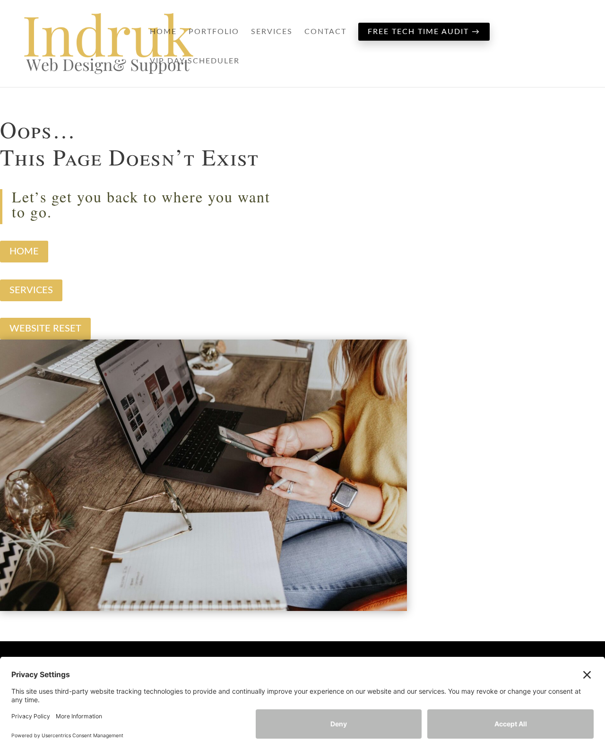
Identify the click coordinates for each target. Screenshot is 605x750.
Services (272, 31)
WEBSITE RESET (45, 328)
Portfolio (214, 31)
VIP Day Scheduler (195, 61)
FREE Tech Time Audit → (424, 31)
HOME (24, 251)
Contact (325, 31)
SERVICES (31, 290)
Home (163, 31)
